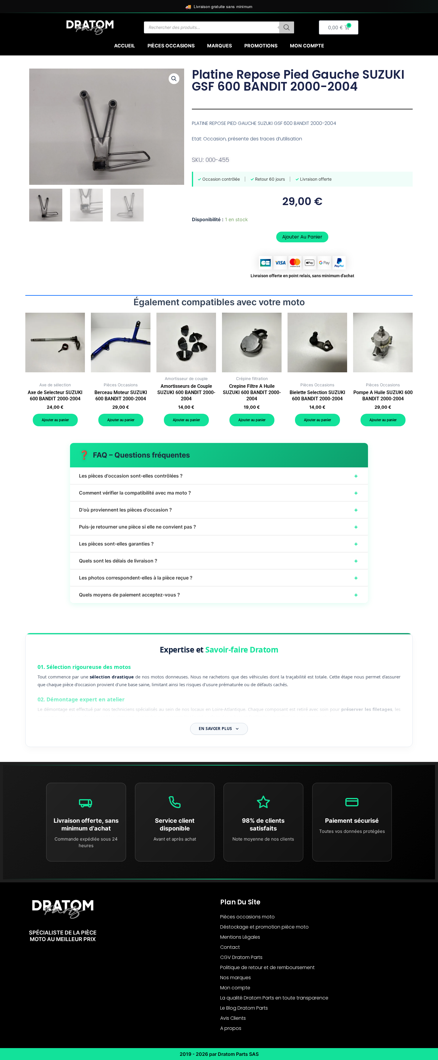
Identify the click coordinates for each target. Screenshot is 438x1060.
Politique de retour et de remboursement (267, 967)
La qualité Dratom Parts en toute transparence (274, 997)
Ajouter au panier (302, 236)
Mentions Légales (240, 937)
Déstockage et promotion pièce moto (264, 926)
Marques (219, 46)
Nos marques (235, 977)
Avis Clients (233, 1018)
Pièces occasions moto (247, 916)
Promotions (260, 46)
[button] (174, 78)
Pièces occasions (171, 46)
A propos (230, 1028)
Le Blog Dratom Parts (244, 1008)
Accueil (124, 46)
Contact (230, 947)
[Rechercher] (286, 27)
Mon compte (307, 46)
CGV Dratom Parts (241, 957)
